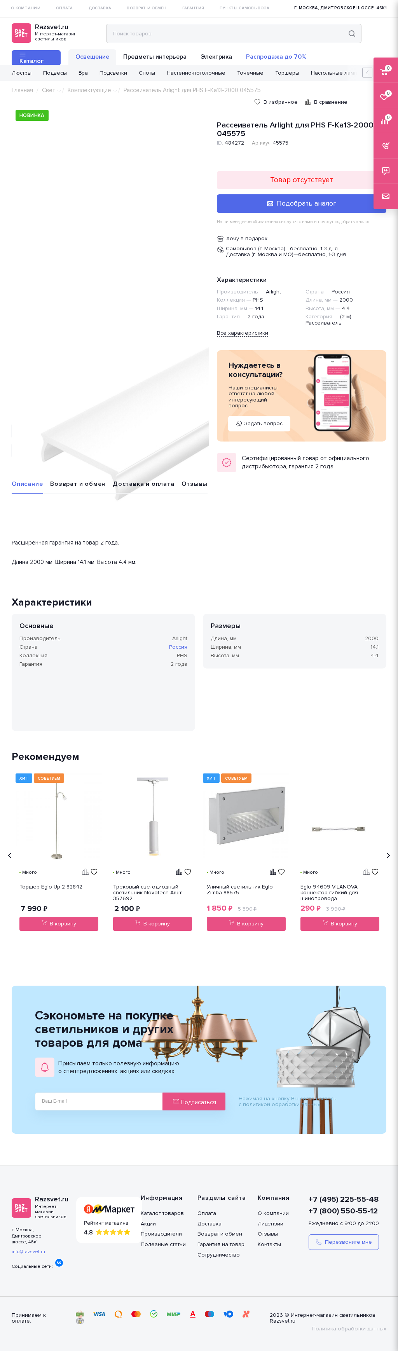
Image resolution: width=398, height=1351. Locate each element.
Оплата (206, 1213)
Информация (162, 1198)
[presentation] (9, 855)
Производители (161, 1234)
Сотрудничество (218, 1255)
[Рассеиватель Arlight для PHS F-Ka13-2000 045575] (110, 442)
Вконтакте (59, 1263)
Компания (274, 1198)
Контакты (269, 1244)
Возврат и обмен (77, 484)
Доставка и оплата (144, 484)
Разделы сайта (221, 1198)
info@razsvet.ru (28, 1252)
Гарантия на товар (220, 1244)
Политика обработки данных (349, 1329)
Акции (148, 1223)
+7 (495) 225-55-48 (344, 1199)
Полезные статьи (163, 1244)
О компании (273, 1213)
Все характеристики (242, 333)
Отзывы (195, 484)
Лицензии (270, 1223)
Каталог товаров (162, 1213)
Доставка (209, 1223)
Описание (27, 484)
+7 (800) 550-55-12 (343, 1211)
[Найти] (351, 33)
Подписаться (197, 1102)
